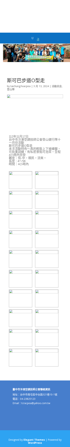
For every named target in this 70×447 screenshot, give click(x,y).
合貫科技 (58, 16)
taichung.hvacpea (20, 86)
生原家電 (43, 19)
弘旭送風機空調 (55, 10)
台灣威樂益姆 (53, 19)
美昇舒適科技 (35, 10)
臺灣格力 (5, 16)
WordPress (35, 442)
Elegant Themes (34, 439)
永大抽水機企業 (15, 10)
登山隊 (11, 89)
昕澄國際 (5, 10)
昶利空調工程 (22, 13)
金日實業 (20, 19)
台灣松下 (25, 10)
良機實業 (5, 13)
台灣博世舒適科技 (46, 16)
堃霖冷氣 (35, 19)
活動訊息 (57, 86)
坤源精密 (5, 19)
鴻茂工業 (12, 13)
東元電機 (24, 16)
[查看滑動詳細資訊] (36, 61)
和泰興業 (12, 19)
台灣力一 (28, 19)
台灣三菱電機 (14, 16)
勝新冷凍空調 (33, 16)
